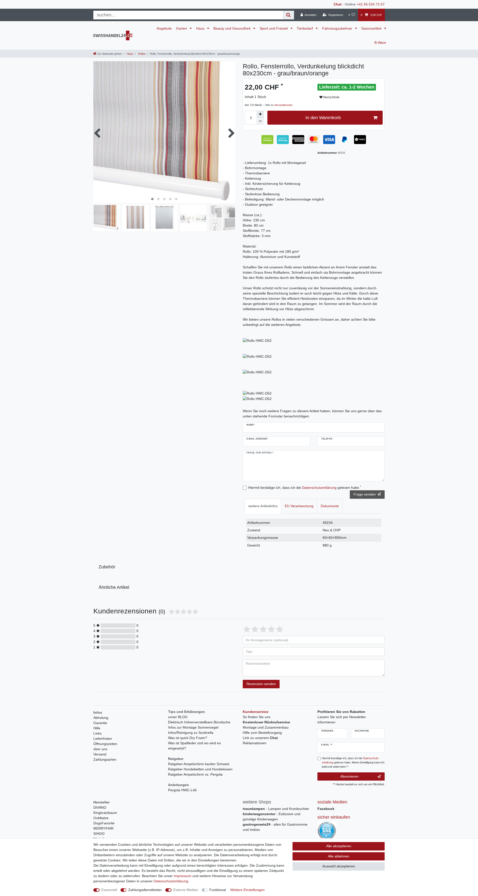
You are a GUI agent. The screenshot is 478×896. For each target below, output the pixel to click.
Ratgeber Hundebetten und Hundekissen (200, 769)
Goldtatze (101, 818)
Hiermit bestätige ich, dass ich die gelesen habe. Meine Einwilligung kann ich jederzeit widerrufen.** (353, 762)
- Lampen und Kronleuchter (276, 809)
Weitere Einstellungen (247, 890)
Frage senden (365, 494)
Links (97, 733)
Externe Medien (185, 890)
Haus (200, 28)
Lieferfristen (102, 739)
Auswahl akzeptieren (338, 866)
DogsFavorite (104, 823)
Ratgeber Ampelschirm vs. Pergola (195, 774)
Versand (99, 754)
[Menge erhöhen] (260, 114)
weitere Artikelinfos (263, 506)
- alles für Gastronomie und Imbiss (275, 827)
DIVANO (99, 807)
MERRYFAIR (103, 828)
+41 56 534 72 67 (371, 4)
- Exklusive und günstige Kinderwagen (271, 816)
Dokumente (330, 506)
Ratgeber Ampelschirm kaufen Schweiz (199, 764)
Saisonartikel (371, 28)
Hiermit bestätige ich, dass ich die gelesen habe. (304, 487)
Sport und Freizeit (274, 28)
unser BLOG (178, 717)
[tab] (262, 506)
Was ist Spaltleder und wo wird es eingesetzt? (194, 745)
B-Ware (380, 43)
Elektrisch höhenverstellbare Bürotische (199, 722)
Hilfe (96, 728)
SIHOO (99, 834)
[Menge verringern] (260, 121)
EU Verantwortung (299, 506)
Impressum (182, 876)
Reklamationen (254, 743)
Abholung (100, 718)
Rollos (141, 53)
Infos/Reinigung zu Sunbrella (190, 733)
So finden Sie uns (256, 717)
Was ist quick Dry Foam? (187, 738)
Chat (338, 4)
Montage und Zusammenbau (266, 727)
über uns (100, 749)
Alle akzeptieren (338, 846)
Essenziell (109, 890)
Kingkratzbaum (105, 813)
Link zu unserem (260, 738)
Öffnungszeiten (105, 744)
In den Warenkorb (323, 117)
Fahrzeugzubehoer (337, 28)
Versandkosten (283, 104)
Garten (182, 28)
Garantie (100, 723)
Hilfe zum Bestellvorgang (262, 733)
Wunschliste (331, 97)
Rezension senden (261, 684)
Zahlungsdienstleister (145, 890)
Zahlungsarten (104, 759)
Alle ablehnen (338, 856)
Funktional (217, 890)
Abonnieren (349, 776)
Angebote (164, 28)
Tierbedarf (305, 28)
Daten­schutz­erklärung (171, 881)
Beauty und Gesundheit (232, 28)
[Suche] (288, 15)
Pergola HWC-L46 (182, 790)
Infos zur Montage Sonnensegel (193, 727)
